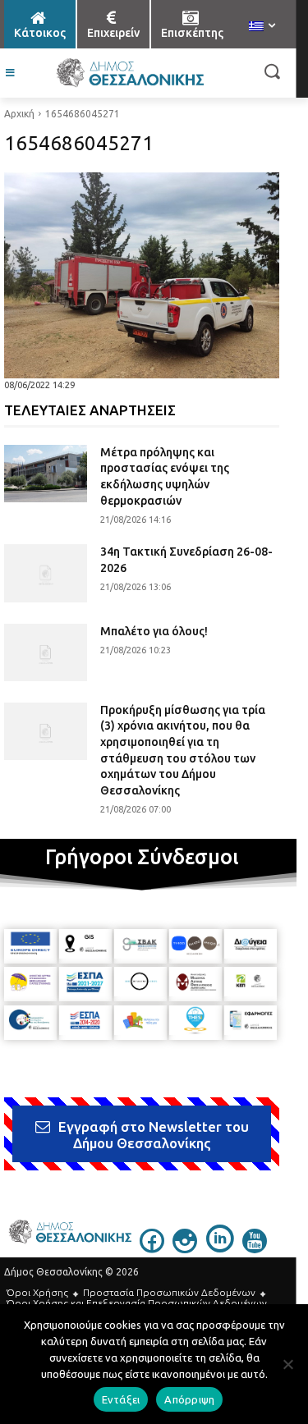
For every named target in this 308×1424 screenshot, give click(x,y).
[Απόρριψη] (287, 1364)
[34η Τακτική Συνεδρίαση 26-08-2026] (45, 573)
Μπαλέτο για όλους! (154, 631)
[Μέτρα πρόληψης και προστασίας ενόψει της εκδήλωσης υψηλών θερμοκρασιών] (45, 473)
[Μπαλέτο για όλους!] (45, 652)
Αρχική (19, 113)
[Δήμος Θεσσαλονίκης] (129, 73)
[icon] (152, 1248)
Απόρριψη (189, 1399)
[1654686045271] (141, 275)
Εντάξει (121, 1399)
